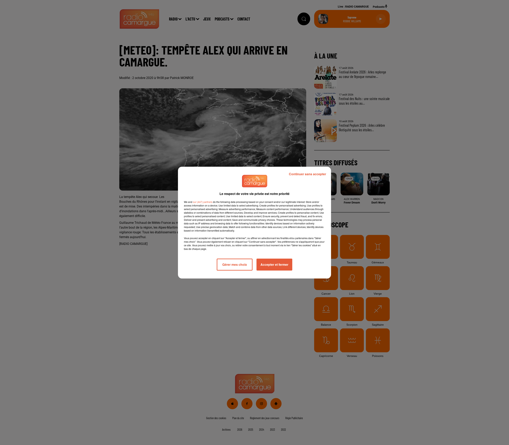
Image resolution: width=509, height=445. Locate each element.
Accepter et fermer (274, 264)
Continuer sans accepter (307, 174)
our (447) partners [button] (202, 202)
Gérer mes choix (234, 264)
